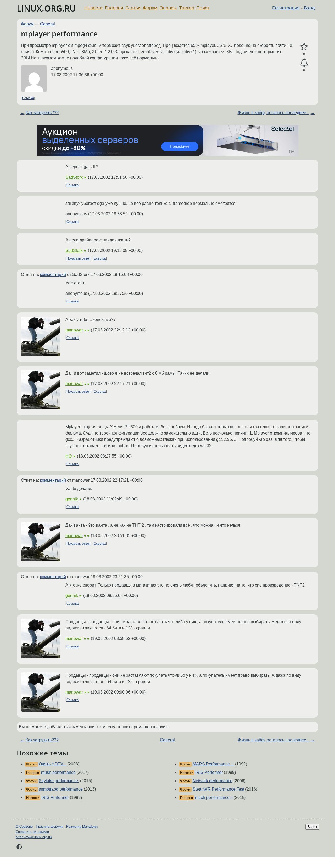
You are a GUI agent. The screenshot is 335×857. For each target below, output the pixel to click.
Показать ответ (78, 258)
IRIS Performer (55, 797)
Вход (309, 7)
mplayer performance (59, 33)
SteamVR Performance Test (218, 789)
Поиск (202, 7)
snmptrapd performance (61, 789)
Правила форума (49, 826)
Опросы (168, 7)
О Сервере (24, 826)
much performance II (214, 797)
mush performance (58, 772)
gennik (71, 499)
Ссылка (28, 98)
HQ (68, 456)
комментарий (53, 274)
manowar (74, 330)
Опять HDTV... (52, 764)
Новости (93, 7)
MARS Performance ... (213, 764)
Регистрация (286, 7)
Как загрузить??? (42, 112)
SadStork (74, 177)
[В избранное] (304, 47)
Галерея (114, 7)
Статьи (133, 7)
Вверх (312, 827)
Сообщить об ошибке (32, 832)
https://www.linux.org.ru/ (34, 837)
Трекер (186, 7)
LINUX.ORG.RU (46, 8)
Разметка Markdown (82, 826)
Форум (150, 7)
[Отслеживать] (304, 62)
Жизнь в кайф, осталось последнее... (273, 112)
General (47, 24)
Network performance (212, 781)
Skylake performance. (59, 781)
